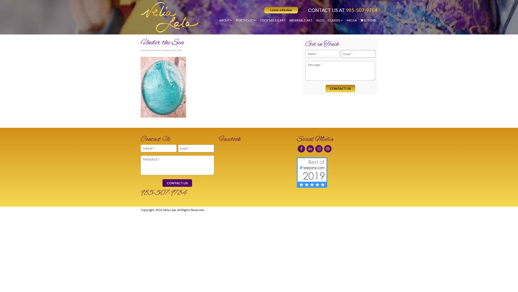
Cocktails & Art (273, 20)
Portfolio (245, 20)
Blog (320, 20)
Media (352, 20)
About (224, 20)
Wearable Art (300, 20)
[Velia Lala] (169, 17)
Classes (334, 20)
